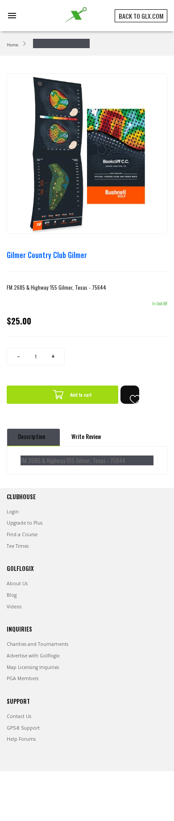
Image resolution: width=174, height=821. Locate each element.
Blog (12, 595)
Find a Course (22, 534)
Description (31, 436)
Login (13, 512)
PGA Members (22, 678)
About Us (17, 583)
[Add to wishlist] (129, 395)
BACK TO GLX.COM (141, 16)
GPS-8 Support (23, 728)
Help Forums (21, 739)
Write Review (86, 436)
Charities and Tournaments (37, 644)
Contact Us (19, 716)
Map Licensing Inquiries (33, 667)
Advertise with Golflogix (33, 656)
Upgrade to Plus (24, 523)
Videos (14, 606)
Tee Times (18, 546)
